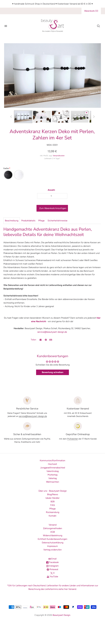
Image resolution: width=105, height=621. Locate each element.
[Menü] (5, 26)
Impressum (52, 546)
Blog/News (52, 494)
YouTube (53, 576)
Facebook (54, 562)
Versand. (72, 589)
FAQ (52, 505)
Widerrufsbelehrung (52, 535)
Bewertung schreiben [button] (52, 372)
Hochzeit (52, 464)
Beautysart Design (61, 615)
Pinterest (53, 569)
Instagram (54, 566)
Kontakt (52, 515)
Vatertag (52, 478)
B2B (53, 501)
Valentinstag (52, 471)
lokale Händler (52, 498)
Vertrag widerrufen (52, 549)
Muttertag (52, 474)
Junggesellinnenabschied (52, 467)
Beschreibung (11, 220)
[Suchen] (98, 26)
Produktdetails (28, 220)
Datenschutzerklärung (52, 542)
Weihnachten (52, 482)
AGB (52, 532)
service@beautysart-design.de (52, 332)
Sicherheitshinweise (57, 220)
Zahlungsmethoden (52, 528)
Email (54, 558)
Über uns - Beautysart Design (52, 491)
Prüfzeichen (72, 439)
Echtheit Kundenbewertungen (52, 539)
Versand (52, 524)
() (91, 11)
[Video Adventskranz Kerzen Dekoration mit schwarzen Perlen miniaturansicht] (80, 117)
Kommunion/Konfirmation (52, 460)
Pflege (41, 220)
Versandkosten (59, 156)
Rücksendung (52, 512)
